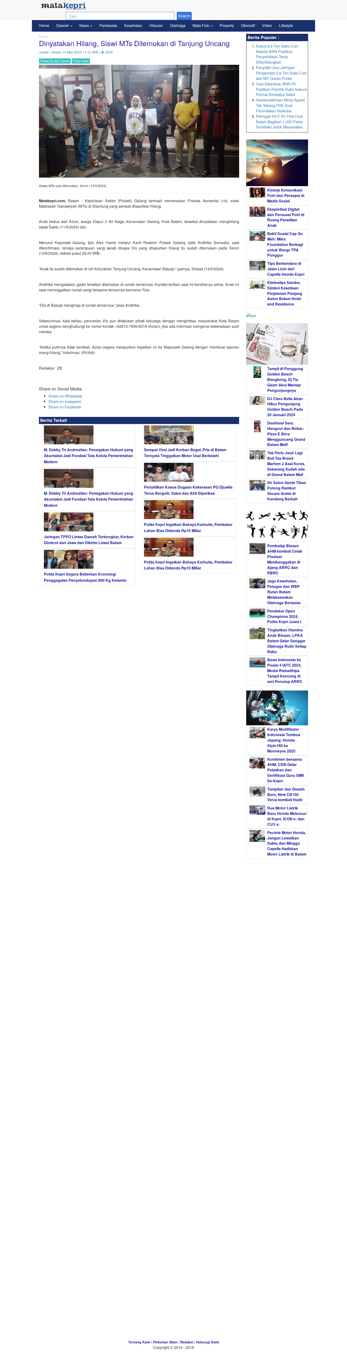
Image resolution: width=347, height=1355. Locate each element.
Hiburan (156, 25)
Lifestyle (286, 25)
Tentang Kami (139, 1342)
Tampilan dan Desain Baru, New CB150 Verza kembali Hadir (286, 794)
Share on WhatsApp (65, 396)
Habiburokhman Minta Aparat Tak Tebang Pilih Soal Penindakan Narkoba (280, 105)
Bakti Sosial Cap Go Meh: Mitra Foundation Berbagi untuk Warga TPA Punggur (285, 244)
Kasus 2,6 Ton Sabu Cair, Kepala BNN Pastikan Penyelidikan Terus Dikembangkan (277, 54)
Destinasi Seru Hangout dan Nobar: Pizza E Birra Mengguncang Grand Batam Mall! (286, 433)
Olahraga (178, 25)
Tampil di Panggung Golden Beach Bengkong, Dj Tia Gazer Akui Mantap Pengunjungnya (285, 379)
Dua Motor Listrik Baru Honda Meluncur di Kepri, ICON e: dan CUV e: (287, 816)
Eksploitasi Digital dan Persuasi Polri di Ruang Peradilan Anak (285, 217)
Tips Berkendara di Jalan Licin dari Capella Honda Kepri (285, 269)
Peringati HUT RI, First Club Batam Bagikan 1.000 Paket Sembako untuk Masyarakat (279, 122)
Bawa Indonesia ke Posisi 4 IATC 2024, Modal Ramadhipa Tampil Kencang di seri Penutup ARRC (284, 670)
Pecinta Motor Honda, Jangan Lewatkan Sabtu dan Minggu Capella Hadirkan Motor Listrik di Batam (286, 843)
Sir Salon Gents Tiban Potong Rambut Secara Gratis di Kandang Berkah (286, 491)
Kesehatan (133, 25)
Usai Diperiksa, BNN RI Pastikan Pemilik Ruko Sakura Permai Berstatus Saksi (281, 89)
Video (267, 25)
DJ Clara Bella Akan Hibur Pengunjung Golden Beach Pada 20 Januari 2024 (285, 407)
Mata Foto (201, 25)
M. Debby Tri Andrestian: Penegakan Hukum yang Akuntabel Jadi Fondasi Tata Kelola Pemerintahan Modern (88, 455)
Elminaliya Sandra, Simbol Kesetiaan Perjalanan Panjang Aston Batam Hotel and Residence (284, 293)
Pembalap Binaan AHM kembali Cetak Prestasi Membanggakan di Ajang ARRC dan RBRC (284, 559)
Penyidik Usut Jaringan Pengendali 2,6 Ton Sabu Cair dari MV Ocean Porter (281, 73)
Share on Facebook (64, 407)
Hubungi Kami (207, 1342)
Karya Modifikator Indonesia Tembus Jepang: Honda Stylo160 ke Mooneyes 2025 (283, 739)
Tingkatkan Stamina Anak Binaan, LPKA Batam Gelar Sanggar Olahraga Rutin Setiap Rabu (286, 640)
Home (44, 25)
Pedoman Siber (165, 1342)
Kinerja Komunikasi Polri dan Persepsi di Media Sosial (285, 195)
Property (227, 25)
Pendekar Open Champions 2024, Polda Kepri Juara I (284, 616)
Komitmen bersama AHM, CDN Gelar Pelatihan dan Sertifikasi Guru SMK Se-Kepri (286, 769)
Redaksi (186, 1342)
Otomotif (248, 25)
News (84, 25)
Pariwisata (108, 25)
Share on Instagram (64, 401)
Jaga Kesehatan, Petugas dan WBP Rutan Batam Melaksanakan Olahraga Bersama (283, 591)
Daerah (63, 25)
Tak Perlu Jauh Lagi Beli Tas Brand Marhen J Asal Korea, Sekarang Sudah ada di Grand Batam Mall (286, 463)
